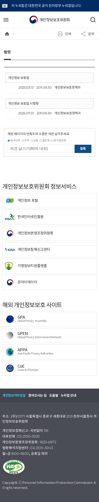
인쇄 (68, 33)
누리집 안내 (68, 395)
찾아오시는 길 (37, 395)
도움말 (53, 395)
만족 (26, 140)
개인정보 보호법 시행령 (23, 103)
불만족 (46, 140)
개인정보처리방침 (14, 395)
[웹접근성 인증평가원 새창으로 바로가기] (49, 468)
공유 (91, 33)
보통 (35, 140)
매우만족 (15, 140)
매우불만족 (60, 140)
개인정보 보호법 (18, 78)
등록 (83, 149)
